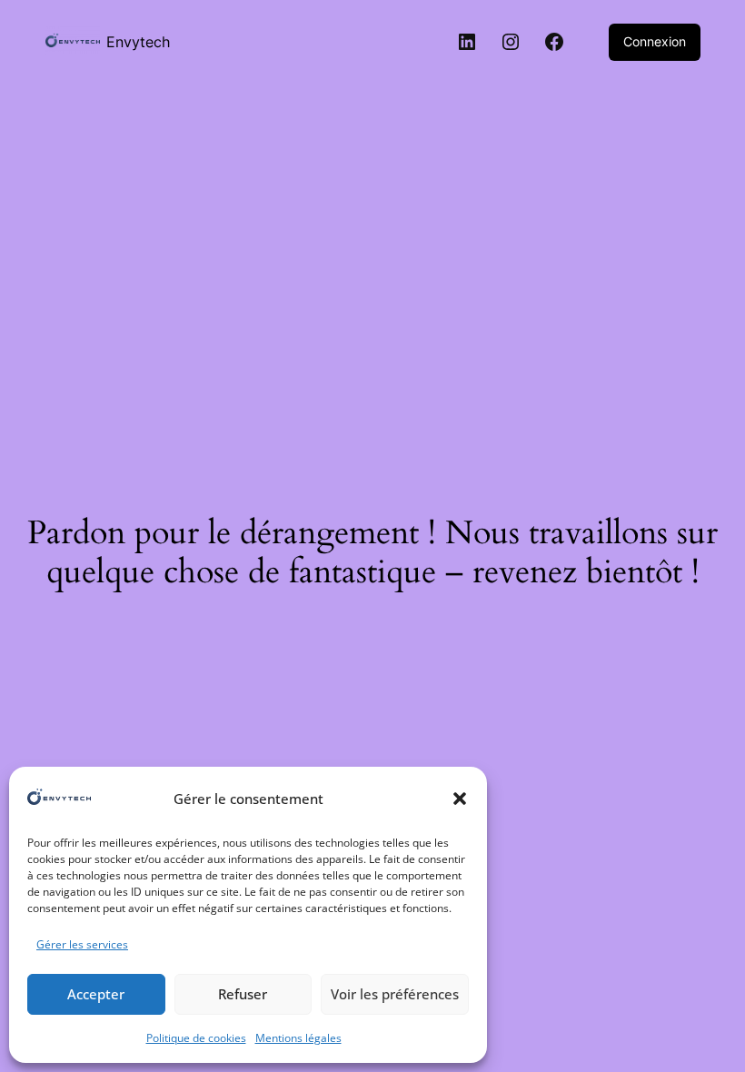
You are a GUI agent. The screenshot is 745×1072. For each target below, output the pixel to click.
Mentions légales (298, 1038)
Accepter (95, 994)
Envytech (138, 42)
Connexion (654, 41)
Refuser (242, 994)
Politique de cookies (196, 1038)
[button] (460, 798)
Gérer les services (82, 944)
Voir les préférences (395, 994)
